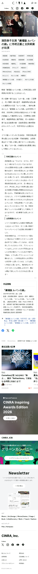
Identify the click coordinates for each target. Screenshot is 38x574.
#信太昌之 (17, 71)
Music (4, 516)
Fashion (33, 519)
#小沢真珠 (30, 60)
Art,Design (12, 516)
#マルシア (15, 67)
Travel (26, 519)
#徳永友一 (24, 67)
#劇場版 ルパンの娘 (8, 79)
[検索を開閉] (32, 3)
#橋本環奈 (31, 64)
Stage (31, 516)
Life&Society (12, 519)
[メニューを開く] (35, 3)
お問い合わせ (23, 560)
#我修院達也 (6, 67)
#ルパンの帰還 (7, 83)
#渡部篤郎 (21, 60)
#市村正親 (30, 56)
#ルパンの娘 (14, 75)
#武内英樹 (6, 64)
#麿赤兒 (13, 60)
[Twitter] (12, 8)
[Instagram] (17, 8)
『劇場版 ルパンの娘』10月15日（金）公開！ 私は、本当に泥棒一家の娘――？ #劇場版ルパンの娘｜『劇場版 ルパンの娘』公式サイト (21, 322)
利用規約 (21, 563)
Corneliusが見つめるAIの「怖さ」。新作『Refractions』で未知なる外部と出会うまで (16, 378)
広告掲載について (24, 556)
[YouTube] (27, 8)
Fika (3, 526)
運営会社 (21, 553)
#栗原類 (5, 56)
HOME (3, 341)
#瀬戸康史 (13, 56)
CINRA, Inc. (10, 536)
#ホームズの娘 (29, 79)
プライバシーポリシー (8, 563)
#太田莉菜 (6, 60)
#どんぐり (6, 75)
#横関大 (23, 75)
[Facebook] (22, 8)
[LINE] (32, 8)
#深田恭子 (21, 56)
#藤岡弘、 (14, 64)
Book (3, 519)
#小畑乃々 (19, 79)
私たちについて (6, 553)
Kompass (9, 526)
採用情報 (4, 556)
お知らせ (4, 560)
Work (20, 519)
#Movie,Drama (7, 71)
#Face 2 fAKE (27, 71)
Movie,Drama (11, 341)
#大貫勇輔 (23, 64)
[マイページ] (2, 3)
